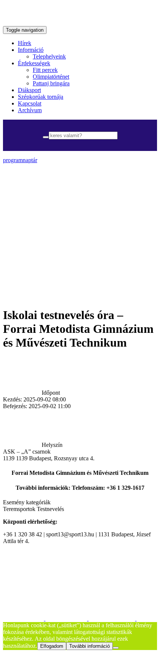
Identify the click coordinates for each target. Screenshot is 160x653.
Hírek (24, 43)
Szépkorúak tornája (40, 97)
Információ (31, 50)
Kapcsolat (29, 103)
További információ (89, 646)
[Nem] (116, 648)
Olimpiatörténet (51, 76)
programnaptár (20, 160)
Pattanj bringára (51, 83)
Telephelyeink (49, 56)
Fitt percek (45, 70)
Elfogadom (51, 646)
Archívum (30, 110)
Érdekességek (34, 63)
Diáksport (29, 90)
